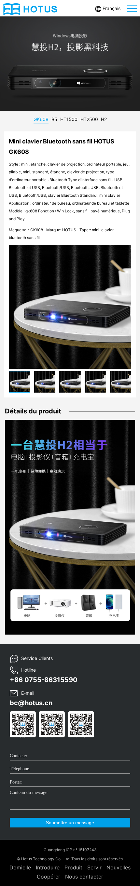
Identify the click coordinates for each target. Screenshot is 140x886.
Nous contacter (84, 876)
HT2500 (89, 119)
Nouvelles (118, 867)
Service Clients (37, 658)
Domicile (20, 867)
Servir (94, 867)
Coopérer (48, 876)
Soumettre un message (70, 822)
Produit (73, 867)
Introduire (48, 867)
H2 (104, 119)
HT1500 (68, 119)
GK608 (41, 119)
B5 (54, 119)
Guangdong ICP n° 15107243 (70, 849)
